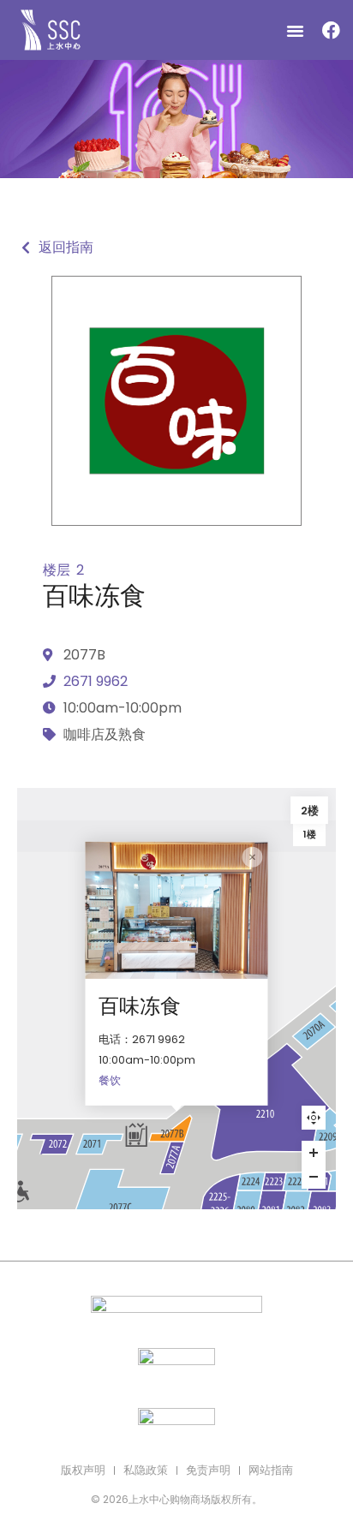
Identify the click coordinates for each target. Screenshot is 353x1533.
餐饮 (110, 1080)
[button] (295, 30)
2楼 (310, 810)
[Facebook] (331, 30)
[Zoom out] (314, 1177)
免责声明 (208, 1470)
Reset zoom (314, 1118)
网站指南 (270, 1470)
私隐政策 (145, 1470)
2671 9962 (95, 681)
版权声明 (83, 1470)
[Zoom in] (314, 1153)
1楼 (309, 834)
